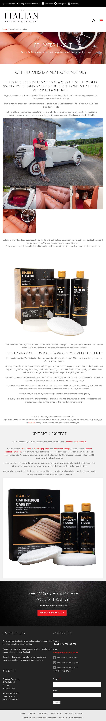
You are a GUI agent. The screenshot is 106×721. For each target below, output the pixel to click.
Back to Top (56, 713)
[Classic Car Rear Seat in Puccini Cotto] (53, 208)
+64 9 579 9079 (65, 644)
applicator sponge (62, 448)
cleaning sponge (41, 448)
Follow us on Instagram (67, 662)
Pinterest (74, 4)
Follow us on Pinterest (67, 667)
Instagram (61, 4)
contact (31, 422)
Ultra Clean (26, 448)
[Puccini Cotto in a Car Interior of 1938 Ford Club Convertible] (86, 208)
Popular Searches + (74, 713)
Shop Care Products (51, 612)
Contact (43, 713)
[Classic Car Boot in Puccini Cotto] (19, 208)
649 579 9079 (9, 4)
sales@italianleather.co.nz (65, 652)
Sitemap (32, 713)
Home (5, 29)
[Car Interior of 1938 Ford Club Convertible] (19, 232)
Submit (56, 703)
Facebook (49, 4)
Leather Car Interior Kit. (75, 441)
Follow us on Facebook (67, 657)
